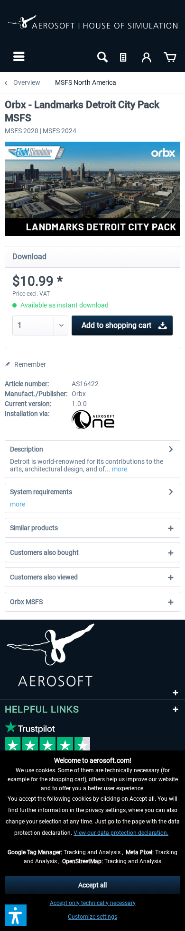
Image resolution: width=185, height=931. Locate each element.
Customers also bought (44, 552)
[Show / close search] (101, 56)
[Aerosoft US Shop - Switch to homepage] (92, 27)
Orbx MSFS (26, 602)
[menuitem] (18, 56)
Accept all (92, 885)
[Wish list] (124, 56)
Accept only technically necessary (93, 903)
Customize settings (92, 916)
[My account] (147, 56)
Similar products (34, 528)
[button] (16, 915)
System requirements (41, 492)
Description (26, 449)
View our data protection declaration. (121, 833)
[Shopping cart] (169, 56)
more (119, 469)
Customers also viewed (44, 577)
